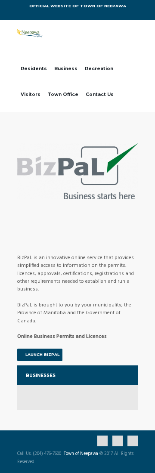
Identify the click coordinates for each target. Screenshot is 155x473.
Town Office (63, 94)
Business (66, 68)
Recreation (99, 68)
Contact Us (100, 94)
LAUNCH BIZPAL (42, 354)
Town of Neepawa (81, 454)
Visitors (30, 94)
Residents (34, 68)
